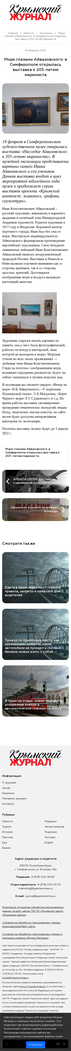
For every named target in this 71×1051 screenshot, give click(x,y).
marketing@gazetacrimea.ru (36, 888)
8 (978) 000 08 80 (43, 877)
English (49, 842)
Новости (28, 33)
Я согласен (35, 1045)
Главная (13, 33)
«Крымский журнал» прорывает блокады (34, 509)
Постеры (50, 837)
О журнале (9, 782)
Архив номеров (54, 826)
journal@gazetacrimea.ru (40, 896)
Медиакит (51, 821)
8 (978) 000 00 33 (49, 884)
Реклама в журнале (14, 798)
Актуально (46, 33)
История (7, 832)
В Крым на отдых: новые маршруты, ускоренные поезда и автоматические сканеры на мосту (34, 704)
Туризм (6, 826)
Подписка (8, 793)
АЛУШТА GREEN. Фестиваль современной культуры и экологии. (39, 481)
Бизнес (6, 848)
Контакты (8, 804)
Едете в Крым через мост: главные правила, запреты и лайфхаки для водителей (33, 591)
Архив (6, 788)
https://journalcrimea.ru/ (32, 987)
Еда (4, 842)
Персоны (7, 837)
